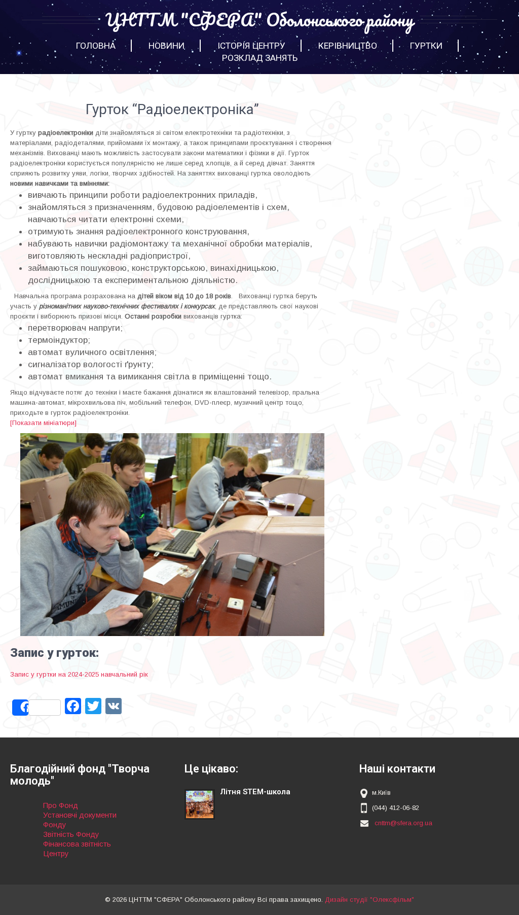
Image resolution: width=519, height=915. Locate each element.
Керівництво (347, 46)
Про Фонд (60, 805)
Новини (166, 46)
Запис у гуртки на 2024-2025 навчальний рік (79, 674)
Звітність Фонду (71, 834)
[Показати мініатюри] (43, 423)
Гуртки (426, 46)
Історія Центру (251, 46)
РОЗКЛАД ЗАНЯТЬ (260, 58)
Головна (96, 46)
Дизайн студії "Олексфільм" (369, 899)
